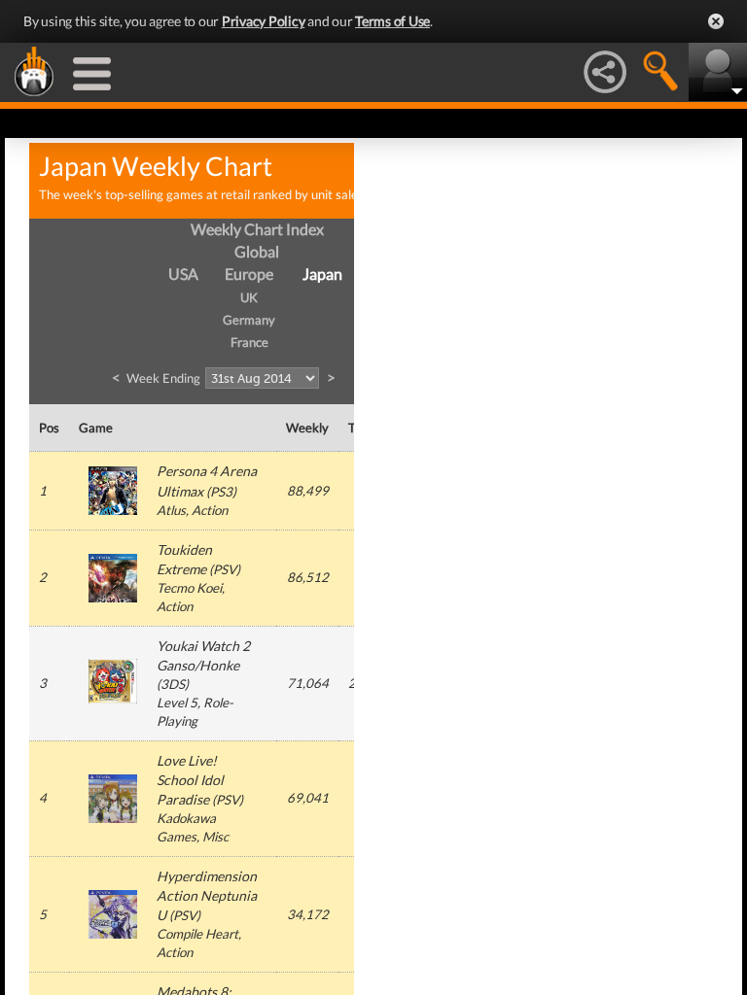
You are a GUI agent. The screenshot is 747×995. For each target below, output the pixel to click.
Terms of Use (392, 21)
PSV (224, 569)
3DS (172, 684)
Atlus (171, 510)
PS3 (221, 491)
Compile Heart (197, 934)
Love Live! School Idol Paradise (190, 779)
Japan (322, 273)
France (249, 342)
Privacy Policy (263, 21)
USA (183, 273)
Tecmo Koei (189, 588)
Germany (249, 319)
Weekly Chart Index (257, 229)
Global (256, 251)
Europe (249, 273)
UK (249, 297)
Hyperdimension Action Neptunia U (207, 895)
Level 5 (177, 702)
